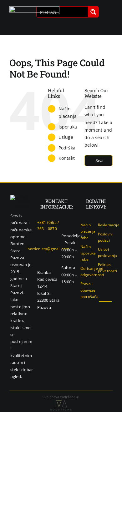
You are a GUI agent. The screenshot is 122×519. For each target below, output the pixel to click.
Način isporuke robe (88, 253)
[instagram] (100, 307)
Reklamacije (108, 225)
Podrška (66, 148)
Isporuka (67, 127)
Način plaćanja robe (88, 231)
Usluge (65, 137)
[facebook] (89, 307)
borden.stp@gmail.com (48, 248)
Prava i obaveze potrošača (89, 290)
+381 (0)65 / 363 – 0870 (48, 226)
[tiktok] (110, 307)
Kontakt (66, 158)
